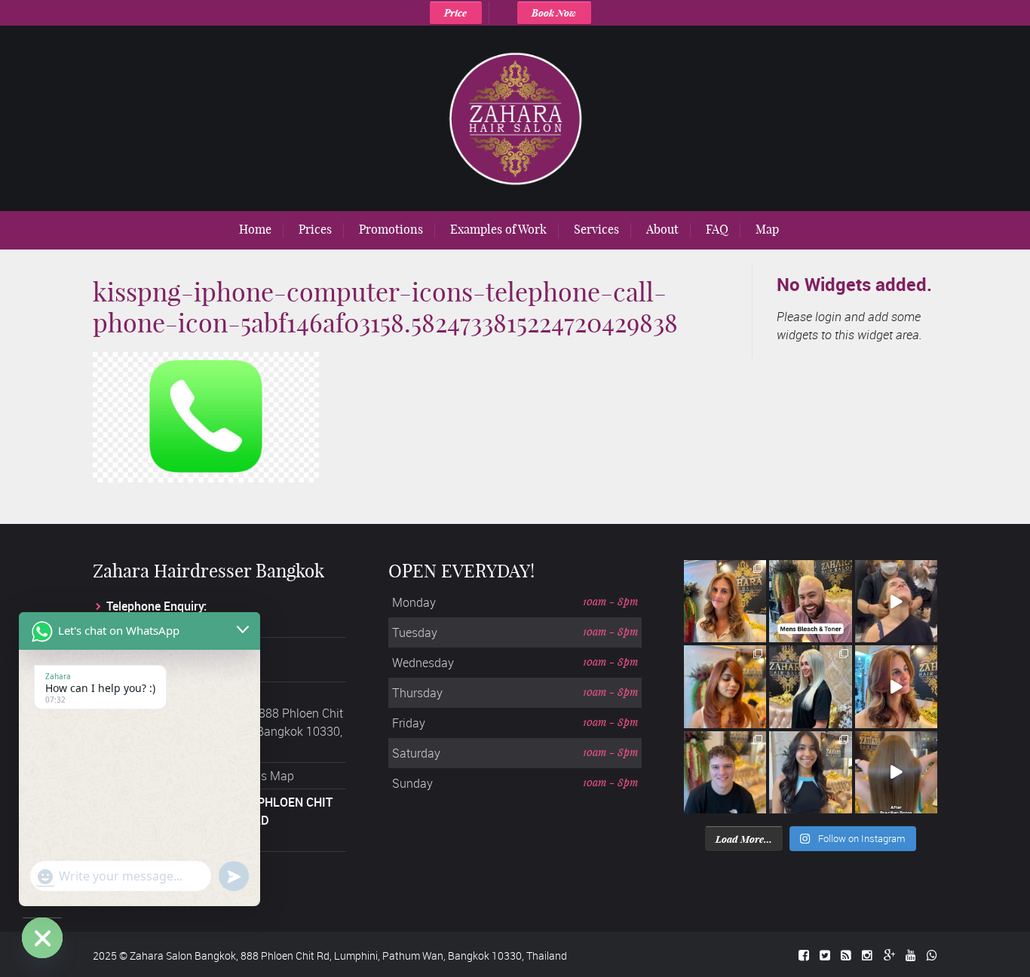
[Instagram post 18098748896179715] (896, 686)
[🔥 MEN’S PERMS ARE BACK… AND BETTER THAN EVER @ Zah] (725, 772)
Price (455, 12)
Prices (315, 229)
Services (596, 229)
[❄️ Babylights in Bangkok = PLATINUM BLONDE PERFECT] (810, 686)
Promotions (391, 229)
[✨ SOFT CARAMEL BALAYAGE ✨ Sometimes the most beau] (725, 601)
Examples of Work (498, 229)
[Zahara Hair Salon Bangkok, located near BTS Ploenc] (896, 772)
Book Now (554, 12)
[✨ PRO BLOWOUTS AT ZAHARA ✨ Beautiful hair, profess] (896, 601)
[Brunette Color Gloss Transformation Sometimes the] (810, 772)
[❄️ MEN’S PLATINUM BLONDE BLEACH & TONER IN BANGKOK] (810, 601)
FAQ (717, 229)
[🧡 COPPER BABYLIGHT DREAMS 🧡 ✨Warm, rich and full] (725, 686)
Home (255, 229)
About (662, 229)
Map (767, 229)
